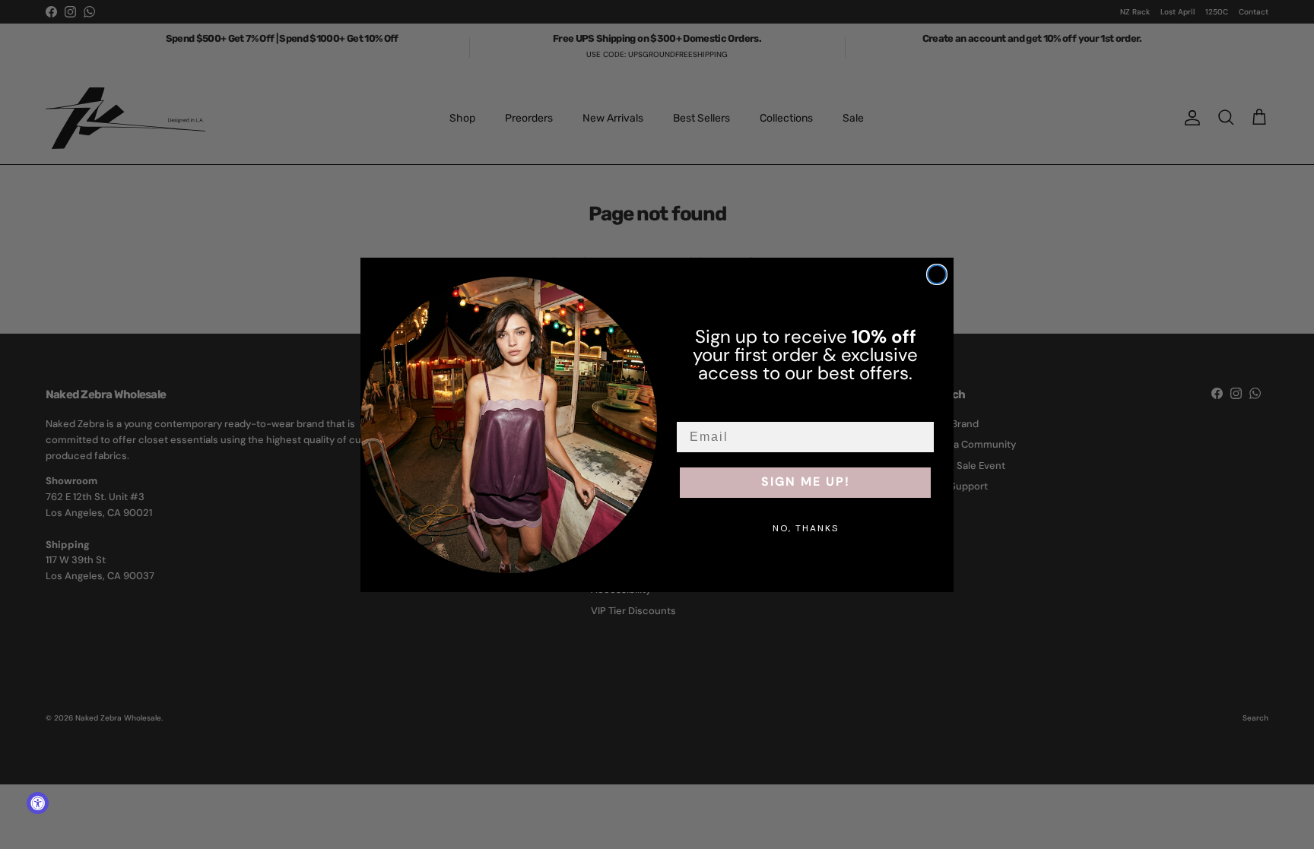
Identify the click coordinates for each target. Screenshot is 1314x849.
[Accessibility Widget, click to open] (38, 803)
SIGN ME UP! (805, 483)
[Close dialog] (937, 274)
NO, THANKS (806, 528)
